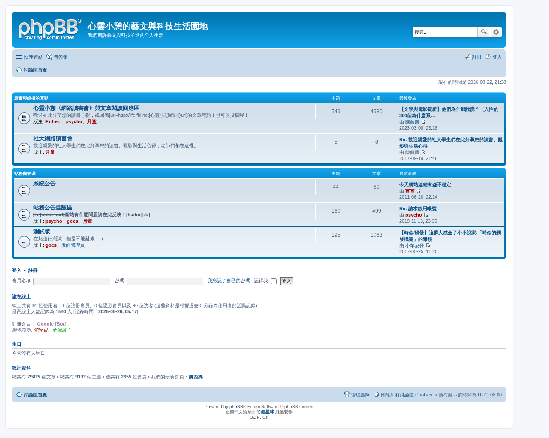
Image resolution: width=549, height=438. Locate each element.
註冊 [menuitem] (477, 57)
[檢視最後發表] (423, 121)
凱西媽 (196, 376)
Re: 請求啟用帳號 (418, 208)
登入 (16, 270)
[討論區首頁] (51, 28)
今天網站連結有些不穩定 (425, 184)
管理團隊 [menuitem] (360, 394)
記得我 (261, 280)
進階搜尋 (496, 32)
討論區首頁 (35, 69)
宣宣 (410, 190)
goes (72, 221)
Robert (53, 121)
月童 (92, 121)
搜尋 (483, 32)
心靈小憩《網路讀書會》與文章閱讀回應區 (86, 108)
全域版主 (61, 329)
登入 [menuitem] (497, 57)
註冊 (33, 270)
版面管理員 (73, 245)
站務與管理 (25, 173)
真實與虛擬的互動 (31, 98)
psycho (74, 121)
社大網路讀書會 (52, 138)
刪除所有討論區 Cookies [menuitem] (406, 394)
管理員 (40, 329)
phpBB (236, 406)
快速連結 (33, 57)
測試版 (41, 231)
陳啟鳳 (412, 121)
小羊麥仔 (414, 245)
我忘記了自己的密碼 (229, 280)
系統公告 (44, 183)
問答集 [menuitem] (61, 57)
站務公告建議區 (52, 207)
